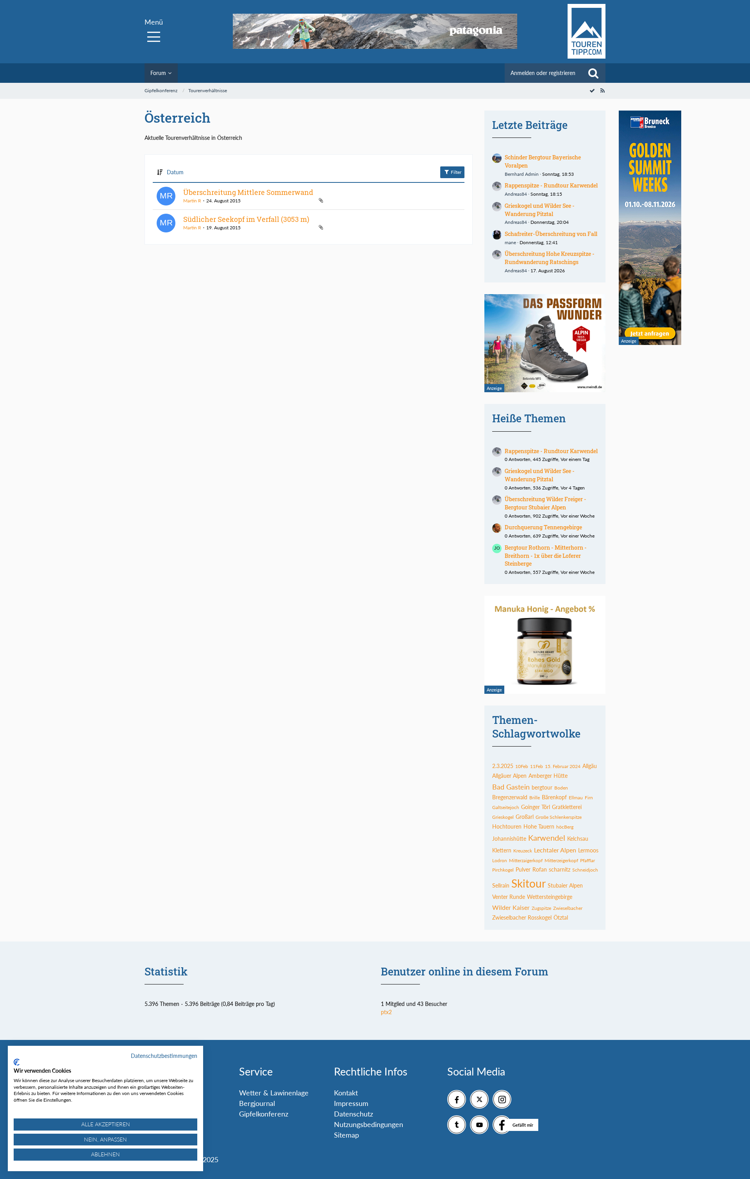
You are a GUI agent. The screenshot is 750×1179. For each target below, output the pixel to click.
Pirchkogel (503, 870)
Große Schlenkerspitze (559, 817)
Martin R (192, 201)
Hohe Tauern (538, 826)
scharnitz (559, 869)
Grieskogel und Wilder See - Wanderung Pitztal (540, 210)
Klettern (501, 850)
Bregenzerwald (509, 797)
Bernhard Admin (522, 174)
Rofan (539, 869)
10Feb (521, 766)
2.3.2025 (502, 766)
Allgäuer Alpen (509, 775)
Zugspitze (541, 908)
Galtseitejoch (505, 807)
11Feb (536, 766)
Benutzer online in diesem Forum (464, 971)
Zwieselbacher (567, 908)
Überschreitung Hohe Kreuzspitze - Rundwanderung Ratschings (550, 258)
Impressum (351, 1103)
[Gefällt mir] (502, 1124)
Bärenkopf (554, 797)
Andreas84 (516, 194)
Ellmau (576, 797)
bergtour (542, 787)
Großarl (525, 816)
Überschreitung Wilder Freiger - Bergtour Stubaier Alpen (545, 503)
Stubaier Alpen (565, 885)
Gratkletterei (567, 807)
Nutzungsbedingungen (368, 1124)
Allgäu (589, 766)
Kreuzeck (522, 851)
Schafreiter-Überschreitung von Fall (551, 234)
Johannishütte (509, 838)
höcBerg (564, 827)
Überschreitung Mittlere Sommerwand (248, 192)
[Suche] (593, 73)
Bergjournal (257, 1103)
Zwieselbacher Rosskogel (522, 917)
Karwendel (546, 837)
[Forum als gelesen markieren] (592, 90)
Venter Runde (508, 896)
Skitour (528, 883)
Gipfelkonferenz (263, 1113)
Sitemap (346, 1135)
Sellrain (500, 885)
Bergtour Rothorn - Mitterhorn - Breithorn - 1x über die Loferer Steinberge (546, 555)
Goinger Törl (535, 807)
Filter (455, 172)
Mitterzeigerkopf (561, 860)
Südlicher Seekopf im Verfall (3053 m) (246, 219)
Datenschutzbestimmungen (164, 1055)
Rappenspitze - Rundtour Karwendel (551, 185)
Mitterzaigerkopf (526, 860)
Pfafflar (587, 860)
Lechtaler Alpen (555, 850)
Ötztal (561, 917)
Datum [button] (175, 172)
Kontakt (346, 1092)
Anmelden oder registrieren (543, 73)
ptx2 (386, 1012)
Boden (561, 788)
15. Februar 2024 (562, 766)
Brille (534, 797)
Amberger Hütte (548, 775)
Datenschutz (353, 1113)
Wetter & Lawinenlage (274, 1092)
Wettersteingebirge (549, 896)
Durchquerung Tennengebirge (543, 527)
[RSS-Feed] (602, 90)
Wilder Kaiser (511, 907)
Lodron (499, 860)
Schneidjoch (585, 870)
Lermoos (588, 850)
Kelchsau (577, 838)
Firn (589, 797)
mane (510, 242)
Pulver (523, 869)
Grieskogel (503, 817)
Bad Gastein (511, 786)
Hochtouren (506, 826)
